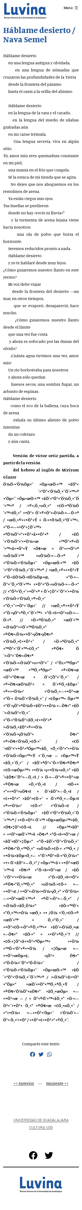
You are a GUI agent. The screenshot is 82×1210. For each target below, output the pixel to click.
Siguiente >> (57, 1083)
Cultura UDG (41, 1127)
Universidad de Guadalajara (41, 1120)
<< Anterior (23, 1083)
